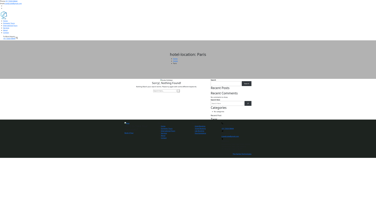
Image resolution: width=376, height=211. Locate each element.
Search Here (215, 100)
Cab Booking (199, 131)
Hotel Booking (200, 126)
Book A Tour (129, 133)
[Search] (247, 103)
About (5, 30)
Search (213, 80)
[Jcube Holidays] (4, 15)
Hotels (175, 61)
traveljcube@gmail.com (13, 3)
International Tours (10, 26)
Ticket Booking (200, 128)
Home (5, 21)
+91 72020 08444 (11, 1)
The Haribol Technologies (242, 154)
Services (6, 28)
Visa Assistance (200, 133)
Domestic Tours (9, 23)
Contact (6, 33)
